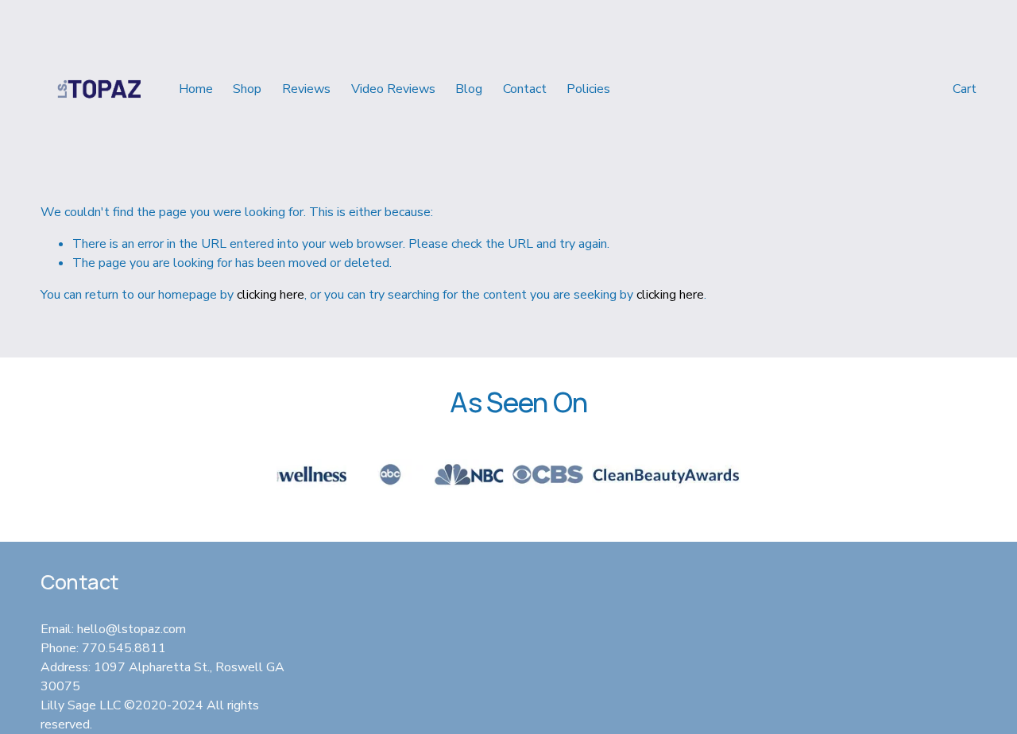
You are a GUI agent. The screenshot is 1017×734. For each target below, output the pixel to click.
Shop (247, 89)
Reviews (306, 89)
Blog (468, 89)
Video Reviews (393, 89)
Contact (525, 89)
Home (196, 89)
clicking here (270, 294)
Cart (964, 89)
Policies (588, 89)
